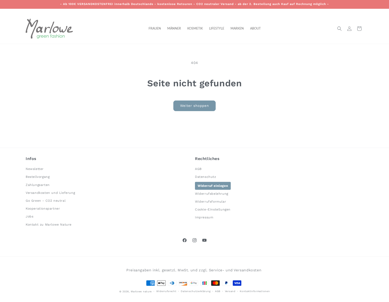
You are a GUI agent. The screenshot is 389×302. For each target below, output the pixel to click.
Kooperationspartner (43, 208)
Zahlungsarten (38, 185)
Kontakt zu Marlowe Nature (49, 224)
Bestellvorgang (38, 176)
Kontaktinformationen (255, 291)
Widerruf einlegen (213, 186)
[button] (339, 29)
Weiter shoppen (194, 106)
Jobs (29, 216)
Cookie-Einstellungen (213, 209)
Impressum (204, 217)
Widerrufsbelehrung (211, 193)
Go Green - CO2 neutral (46, 200)
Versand (230, 291)
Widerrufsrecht (166, 291)
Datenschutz (205, 176)
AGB (198, 169)
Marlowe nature (141, 291)
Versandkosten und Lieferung (50, 192)
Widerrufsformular (210, 201)
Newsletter (35, 169)
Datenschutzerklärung (195, 291)
